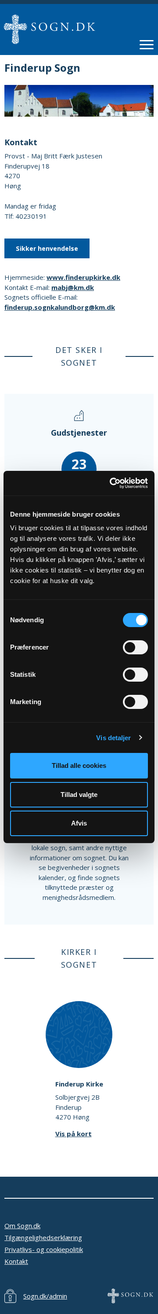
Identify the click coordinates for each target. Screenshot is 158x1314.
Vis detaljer (113, 737)
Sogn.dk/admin (45, 1296)
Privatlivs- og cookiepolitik (43, 1249)
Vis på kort (73, 1133)
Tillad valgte (79, 794)
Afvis (79, 823)
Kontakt (16, 1261)
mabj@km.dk (72, 287)
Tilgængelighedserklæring (43, 1237)
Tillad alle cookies (79, 765)
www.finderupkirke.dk (83, 277)
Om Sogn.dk (22, 1225)
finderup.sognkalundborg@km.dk (59, 307)
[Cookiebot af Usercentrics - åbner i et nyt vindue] (111, 483)
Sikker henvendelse (47, 248)
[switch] (135, 647)
